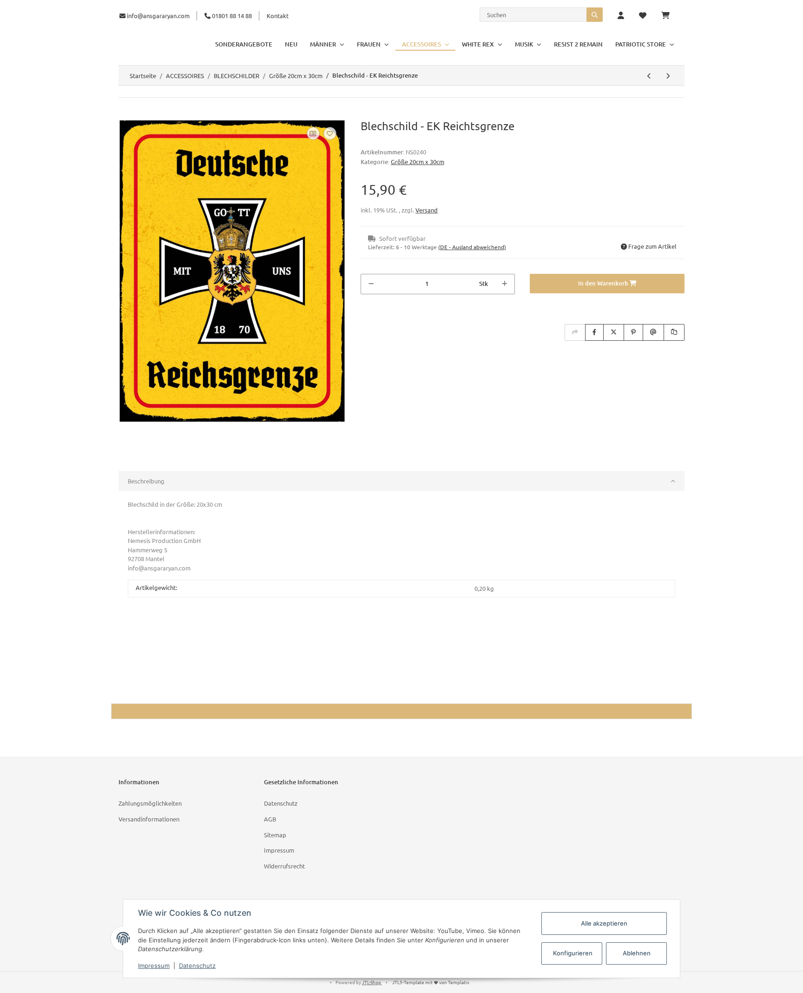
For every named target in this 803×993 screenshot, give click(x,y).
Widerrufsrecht (284, 866)
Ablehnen (637, 953)
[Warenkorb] (669, 15)
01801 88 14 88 (231, 16)
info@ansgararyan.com (158, 16)
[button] (621, 15)
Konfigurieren (572, 953)
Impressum (279, 850)
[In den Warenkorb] (125, 114)
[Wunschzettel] (643, 15)
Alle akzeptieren (604, 923)
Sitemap (275, 835)
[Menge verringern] (371, 284)
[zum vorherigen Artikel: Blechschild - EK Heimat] (649, 76)
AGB (270, 819)
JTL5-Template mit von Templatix (430, 982)
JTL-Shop (372, 982)
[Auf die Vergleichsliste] (313, 133)
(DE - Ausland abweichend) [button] (472, 247)
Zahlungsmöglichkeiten (150, 803)
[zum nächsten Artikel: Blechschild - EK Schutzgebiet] (667, 76)
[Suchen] (594, 14)
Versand (426, 210)
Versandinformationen (148, 819)
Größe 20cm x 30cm (417, 162)
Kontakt (278, 16)
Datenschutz (280, 803)
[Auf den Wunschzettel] (329, 133)
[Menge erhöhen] (504, 284)
